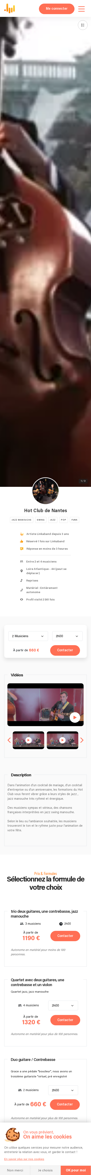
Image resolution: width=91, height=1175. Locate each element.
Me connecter (57, 9)
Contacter (65, 650)
